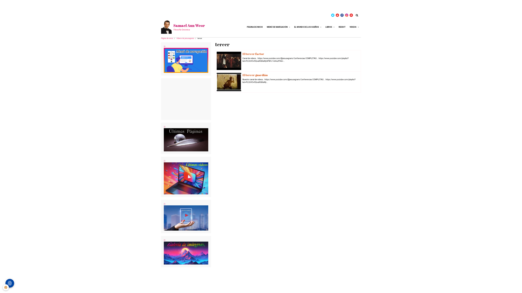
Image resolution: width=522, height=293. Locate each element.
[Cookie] (6, 287)
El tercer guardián (255, 75)
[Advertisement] (49, 6)
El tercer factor (253, 54)
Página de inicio (255, 27)
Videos (353, 27)
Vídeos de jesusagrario (185, 38)
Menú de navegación (277, 27)
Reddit (342, 27)
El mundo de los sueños (306, 27)
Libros (329, 27)
